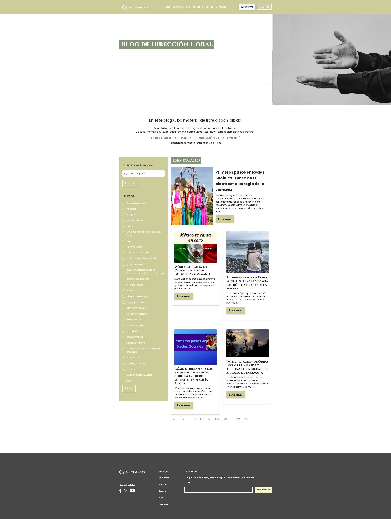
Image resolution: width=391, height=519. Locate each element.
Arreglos (131, 214)
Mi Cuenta (264, 6)
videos (130, 226)
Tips (128, 240)
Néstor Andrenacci (136, 313)
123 (225, 419)
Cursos (209, 6)
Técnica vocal (134, 246)
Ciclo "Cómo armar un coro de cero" (143, 233)
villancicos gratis (135, 319)
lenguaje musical (136, 302)
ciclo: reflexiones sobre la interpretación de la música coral (145, 271)
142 (237, 419)
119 (194, 419)
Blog (188, 6)
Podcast (131, 208)
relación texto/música (139, 374)
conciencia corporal (137, 278)
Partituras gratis (135, 342)
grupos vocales (135, 264)
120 (202, 419)
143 (245, 419)
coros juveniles (134, 336)
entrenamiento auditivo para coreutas (143, 350)
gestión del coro (135, 220)
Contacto (221, 6)
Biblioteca (198, 6)
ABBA (129, 380)
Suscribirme (247, 6)
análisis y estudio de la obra (142, 258)
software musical (136, 307)
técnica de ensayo (137, 296)
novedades (133, 331)
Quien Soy (178, 6)
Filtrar (129, 388)
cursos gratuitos (135, 363)
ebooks (130, 369)
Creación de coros (136, 202)
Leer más (225, 219)
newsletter (132, 357)
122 (217, 419)
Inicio (167, 6)
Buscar (129, 183)
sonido (130, 290)
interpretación (134, 284)
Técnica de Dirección (138, 252)
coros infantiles (135, 325)
